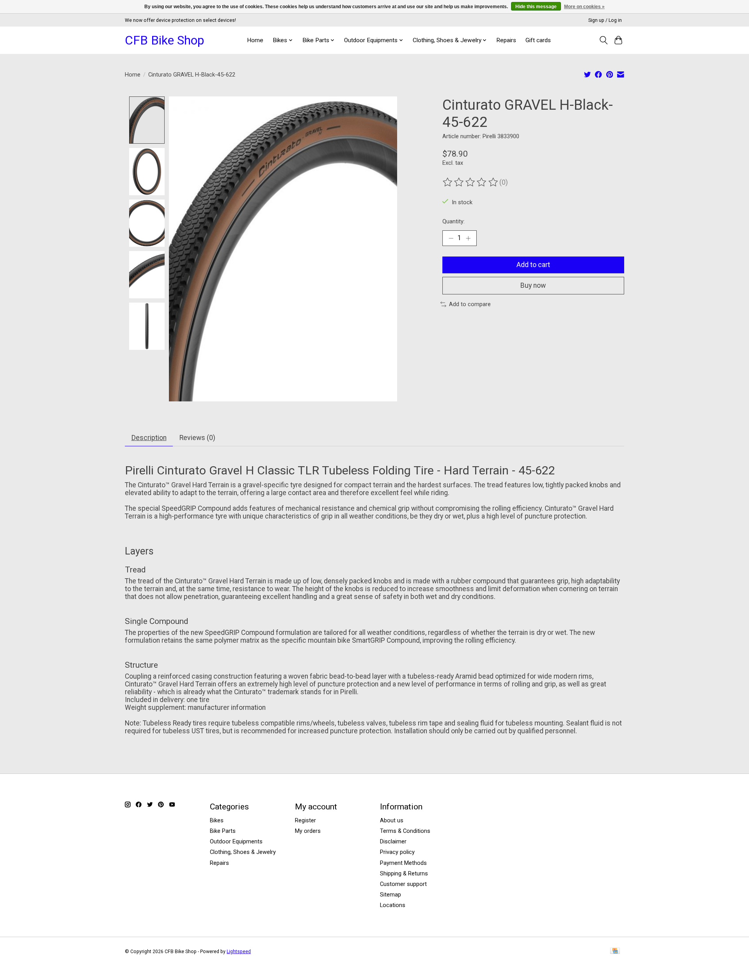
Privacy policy (397, 851)
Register (305, 820)
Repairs (506, 40)
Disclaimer (393, 841)
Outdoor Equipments (236, 841)
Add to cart (533, 265)
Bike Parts (223, 830)
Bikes (217, 820)
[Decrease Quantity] (450, 238)
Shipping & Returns (404, 873)
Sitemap (390, 894)
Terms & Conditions (405, 830)
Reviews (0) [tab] (197, 438)
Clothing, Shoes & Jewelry (243, 851)
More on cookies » (584, 6)
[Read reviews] (470, 182)
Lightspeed (239, 951)
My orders (308, 830)
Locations (392, 905)
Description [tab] (149, 438)
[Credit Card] (615, 951)
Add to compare (470, 304)
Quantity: (453, 221)
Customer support (403, 884)
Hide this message (536, 6)
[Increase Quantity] (468, 238)
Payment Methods (403, 862)
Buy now (533, 285)
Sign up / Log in (605, 20)
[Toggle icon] (603, 40)
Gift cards (538, 40)
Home (255, 40)
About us (391, 820)
